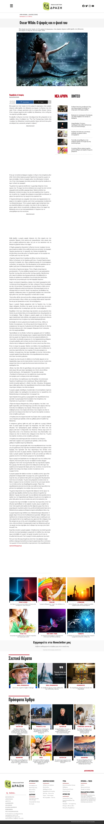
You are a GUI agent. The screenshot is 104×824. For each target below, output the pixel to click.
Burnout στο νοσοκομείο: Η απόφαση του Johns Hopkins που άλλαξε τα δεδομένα (81, 116)
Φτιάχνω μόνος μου (68, 805)
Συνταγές (31, 804)
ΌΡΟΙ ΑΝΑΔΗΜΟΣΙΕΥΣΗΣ (11, 811)
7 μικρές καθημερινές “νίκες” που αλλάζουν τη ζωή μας (51, 604)
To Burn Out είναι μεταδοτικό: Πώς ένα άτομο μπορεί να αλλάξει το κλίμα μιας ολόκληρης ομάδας (81, 108)
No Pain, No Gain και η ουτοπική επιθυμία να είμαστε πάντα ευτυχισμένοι (80, 133)
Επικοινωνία (9, 809)
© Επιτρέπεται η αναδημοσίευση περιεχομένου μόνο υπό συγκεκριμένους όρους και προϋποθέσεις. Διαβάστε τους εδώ (14, 816)
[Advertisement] (30, 150)
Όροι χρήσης (8, 805)
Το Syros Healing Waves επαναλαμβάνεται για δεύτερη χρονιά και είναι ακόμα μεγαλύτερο (84, 762)
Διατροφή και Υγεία (34, 802)
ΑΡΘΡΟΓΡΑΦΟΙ (9, 799)
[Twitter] (86, 6)
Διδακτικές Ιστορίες (33, 14)
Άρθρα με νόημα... (24, 14)
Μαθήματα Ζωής (47, 789)
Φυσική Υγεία (66, 791)
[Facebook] (83, 6)
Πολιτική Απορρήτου (11, 807)
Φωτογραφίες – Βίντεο (49, 797)
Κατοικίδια (46, 787)
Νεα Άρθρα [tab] (61, 96)
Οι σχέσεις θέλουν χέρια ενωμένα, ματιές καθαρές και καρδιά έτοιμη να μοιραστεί (81, 149)
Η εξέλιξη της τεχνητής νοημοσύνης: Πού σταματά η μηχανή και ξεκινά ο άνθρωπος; (81, 636)
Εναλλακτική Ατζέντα (87, 792)
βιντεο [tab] (75, 96)
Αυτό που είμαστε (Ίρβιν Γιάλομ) (23, 688)
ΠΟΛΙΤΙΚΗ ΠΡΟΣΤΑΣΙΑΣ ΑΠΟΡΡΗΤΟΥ (52, 650)
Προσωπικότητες (25, 685)
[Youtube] (93, 6)
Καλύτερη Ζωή (19, 726)
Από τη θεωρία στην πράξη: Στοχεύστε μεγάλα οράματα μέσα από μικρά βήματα (81, 604)
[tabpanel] (74, 129)
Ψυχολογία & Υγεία (41, 726)
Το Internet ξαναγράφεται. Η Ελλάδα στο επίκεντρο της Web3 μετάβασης (52, 636)
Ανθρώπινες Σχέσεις (48, 785)
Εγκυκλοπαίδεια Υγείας (69, 785)
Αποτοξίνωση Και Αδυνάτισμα (34, 799)
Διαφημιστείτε (9, 803)
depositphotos (9, 797)
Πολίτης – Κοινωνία (48, 793)
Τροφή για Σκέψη (85, 789)
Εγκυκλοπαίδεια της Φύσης (68, 801)
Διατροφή (32, 795)
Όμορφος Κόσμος (48, 781)
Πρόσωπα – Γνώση (86, 781)
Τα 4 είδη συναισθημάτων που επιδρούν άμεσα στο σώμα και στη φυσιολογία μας (81, 141)
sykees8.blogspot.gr (15, 546)
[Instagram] (89, 6)
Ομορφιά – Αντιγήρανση (69, 803)
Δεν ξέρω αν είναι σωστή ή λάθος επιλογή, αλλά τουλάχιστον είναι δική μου (23, 604)
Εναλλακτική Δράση (14, 97)
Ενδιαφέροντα (19, 757)
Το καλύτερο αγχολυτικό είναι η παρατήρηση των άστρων (63, 761)
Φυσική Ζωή (66, 794)
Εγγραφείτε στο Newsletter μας (52, 642)
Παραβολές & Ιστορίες (26, 16)
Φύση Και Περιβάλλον (69, 808)
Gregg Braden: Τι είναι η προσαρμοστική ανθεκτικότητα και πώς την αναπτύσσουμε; (81, 124)
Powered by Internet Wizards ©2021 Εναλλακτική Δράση (83, 821)
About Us (8, 801)
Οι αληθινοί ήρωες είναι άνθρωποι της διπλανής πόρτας (52, 688)
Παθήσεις (65, 787)
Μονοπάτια (32, 789)
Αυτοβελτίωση (81, 726)
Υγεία (64, 781)
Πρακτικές (32, 791)
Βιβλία (18, 685)
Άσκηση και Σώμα (67, 798)
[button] (11, 6)
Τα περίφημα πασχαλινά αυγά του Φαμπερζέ (81, 688)
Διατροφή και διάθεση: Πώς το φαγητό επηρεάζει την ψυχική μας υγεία (23, 636)
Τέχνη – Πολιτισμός (48, 795)
